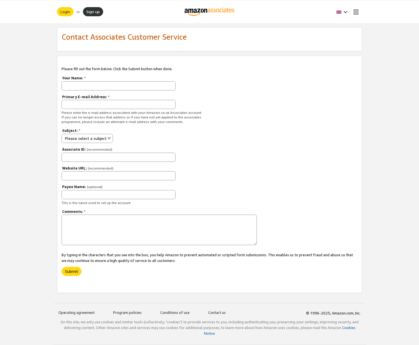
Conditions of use (175, 312)
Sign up (93, 11)
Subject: (71, 130)
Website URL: (87, 168)
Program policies (127, 312)
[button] (342, 11)
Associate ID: (87, 149)
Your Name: (74, 78)
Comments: (74, 211)
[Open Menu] (355, 11)
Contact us (217, 312)
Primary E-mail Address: (85, 96)
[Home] (210, 11)
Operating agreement (76, 312)
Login (65, 11)
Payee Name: (82, 186)
